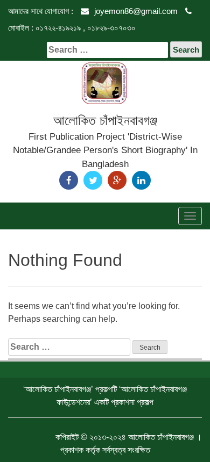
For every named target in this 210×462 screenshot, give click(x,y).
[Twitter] (92, 180)
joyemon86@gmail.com (136, 11)
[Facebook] (68, 180)
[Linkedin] (141, 180)
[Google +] (117, 180)
